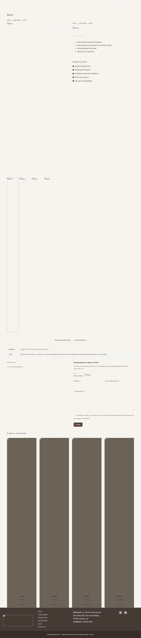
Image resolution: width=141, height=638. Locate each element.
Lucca (22, 596)
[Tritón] (86, 515)
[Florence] (119, 515)
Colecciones (51, 6)
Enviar (78, 424)
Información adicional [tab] (63, 340)
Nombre (77, 381)
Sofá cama (21, 600)
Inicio (41, 6)
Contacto (97, 6)
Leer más (21, 605)
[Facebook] (120, 612)
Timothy (54, 596)
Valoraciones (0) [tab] (80, 340)
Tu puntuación (78, 375)
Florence (119, 596)
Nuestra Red (78, 6)
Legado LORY (66, 6)
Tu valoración (79, 391)
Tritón (86, 596)
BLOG (88, 6)
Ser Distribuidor (131, 6)
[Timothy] (54, 515)
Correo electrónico (112, 381)
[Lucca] (21, 515)
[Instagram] (125, 612)
